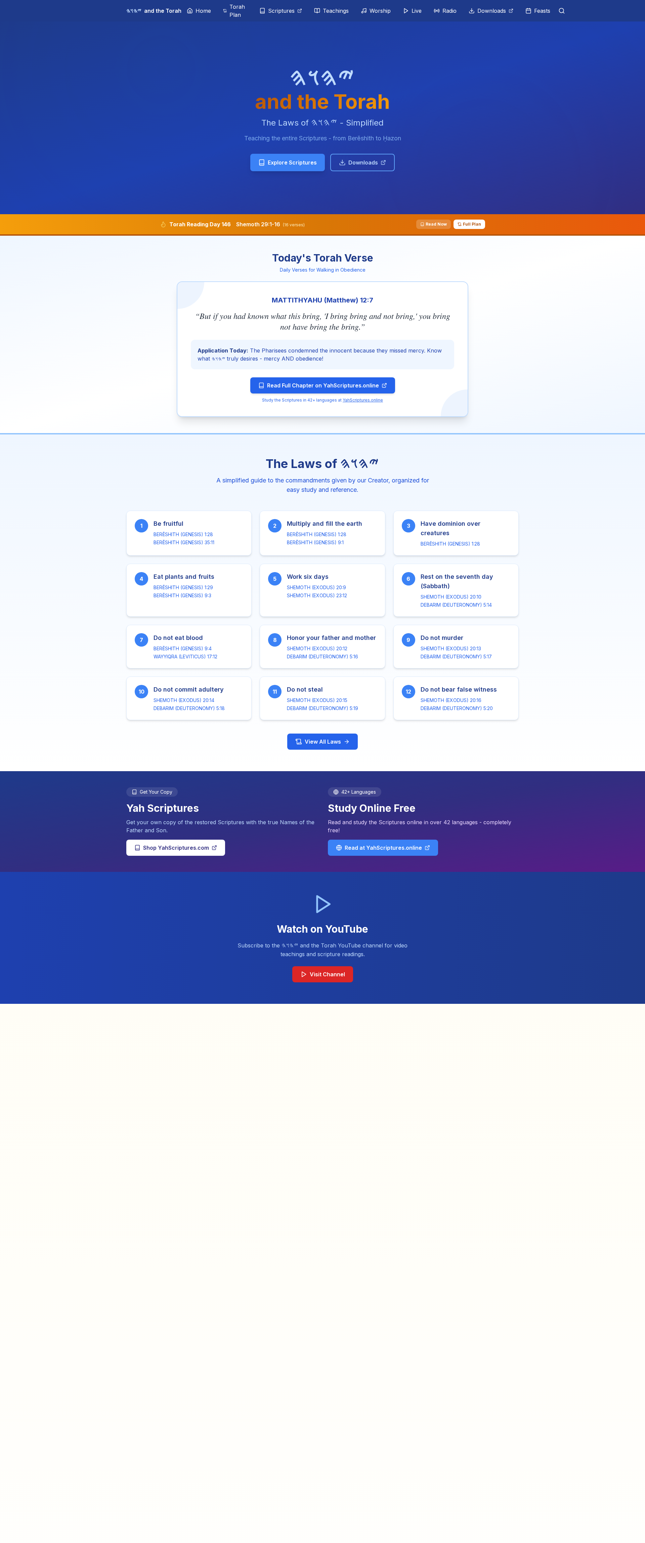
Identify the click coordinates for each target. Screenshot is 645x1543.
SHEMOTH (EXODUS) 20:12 (317, 648)
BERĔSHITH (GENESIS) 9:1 (315, 542)
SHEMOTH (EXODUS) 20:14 (184, 700)
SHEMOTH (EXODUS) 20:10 (451, 597)
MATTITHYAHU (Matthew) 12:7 (322, 300)
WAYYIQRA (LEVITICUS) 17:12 (185, 656)
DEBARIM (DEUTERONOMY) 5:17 (456, 656)
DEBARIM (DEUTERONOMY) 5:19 (322, 708)
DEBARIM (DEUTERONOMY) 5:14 (456, 605)
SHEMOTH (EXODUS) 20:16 (451, 700)
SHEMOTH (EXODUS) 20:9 (316, 587)
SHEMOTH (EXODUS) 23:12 (317, 595)
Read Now (436, 224)
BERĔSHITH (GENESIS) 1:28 (183, 534)
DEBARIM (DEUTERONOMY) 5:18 (189, 708)
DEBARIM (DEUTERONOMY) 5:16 (322, 656)
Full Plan (472, 224)
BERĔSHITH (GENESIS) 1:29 (183, 587)
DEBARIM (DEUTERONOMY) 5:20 (457, 708)
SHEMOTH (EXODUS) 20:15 (317, 700)
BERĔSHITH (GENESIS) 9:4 (183, 648)
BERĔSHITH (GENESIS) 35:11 (184, 542)
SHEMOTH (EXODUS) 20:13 (451, 648)
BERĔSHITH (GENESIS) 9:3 (182, 595)
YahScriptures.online (363, 400)
